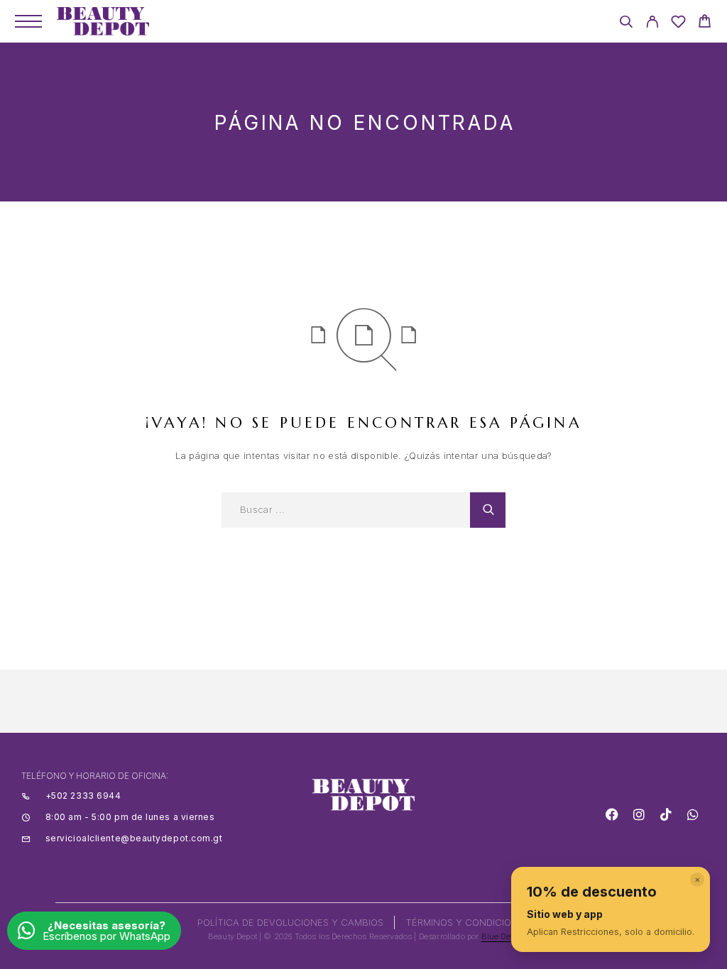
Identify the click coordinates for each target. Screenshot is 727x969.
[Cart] (704, 23)
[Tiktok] (666, 814)
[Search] (625, 24)
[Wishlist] (678, 24)
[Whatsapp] (693, 814)
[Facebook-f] (612, 814)
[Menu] (28, 21)
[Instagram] (639, 814)
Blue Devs (500, 936)
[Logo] (103, 21)
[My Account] (652, 24)
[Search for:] (346, 510)
